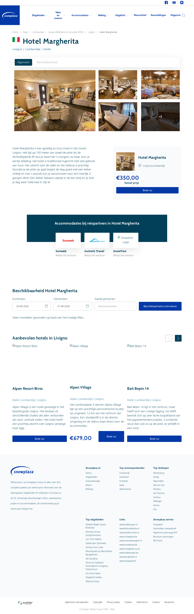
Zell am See (159, 485)
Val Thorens (159, 493)
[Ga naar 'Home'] (10, 15)
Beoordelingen (158, 15)
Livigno (91, 32)
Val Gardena (92, 558)
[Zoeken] (183, 15)
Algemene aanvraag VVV (165, 532)
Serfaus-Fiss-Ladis (94, 547)
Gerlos (156, 505)
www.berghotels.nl (128, 556)
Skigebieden (38, 15)
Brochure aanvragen (163, 536)
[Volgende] (178, 338)
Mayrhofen (158, 481)
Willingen (157, 501)
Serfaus (157, 497)
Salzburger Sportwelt (96, 543)
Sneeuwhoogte (93, 481)
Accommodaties (80, 15)
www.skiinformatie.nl (129, 532)
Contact (156, 602)
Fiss (155, 509)
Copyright (97, 602)
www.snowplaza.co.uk (129, 548)
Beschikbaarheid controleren (160, 306)
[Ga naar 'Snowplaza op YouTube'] (174, 2)
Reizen (89, 485)
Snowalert (158, 524)
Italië (25, 32)
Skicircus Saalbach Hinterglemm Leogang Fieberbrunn (96, 565)
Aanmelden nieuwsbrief (164, 528)
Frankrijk (123, 481)
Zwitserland (125, 489)
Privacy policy (113, 602)
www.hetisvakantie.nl (129, 528)
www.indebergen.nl (128, 524)
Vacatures (169, 602)
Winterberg (158, 472)
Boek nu (147, 190)
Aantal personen (105, 299)
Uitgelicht (120, 15)
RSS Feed (157, 540)
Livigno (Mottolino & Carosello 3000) (65, 32)
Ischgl (156, 476)
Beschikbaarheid (47, 62)
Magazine (176, 15)
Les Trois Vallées (94, 539)
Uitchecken (60, 299)
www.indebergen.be (128, 552)
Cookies (128, 602)
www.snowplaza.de (128, 544)
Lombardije (38, 32)
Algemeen (23, 62)
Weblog (102, 15)
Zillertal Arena (92, 581)
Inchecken (18, 299)
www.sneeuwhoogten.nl (130, 540)
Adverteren (142, 602)
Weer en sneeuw (58, 15)
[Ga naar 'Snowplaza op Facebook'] (166, 2)
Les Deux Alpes (93, 573)
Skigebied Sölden (94, 577)
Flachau (157, 489)
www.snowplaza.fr (127, 560)
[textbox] (31, 306)
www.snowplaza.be (128, 536)
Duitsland (124, 476)
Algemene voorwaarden (76, 602)
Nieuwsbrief (140, 15)
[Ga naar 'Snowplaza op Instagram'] (181, 2)
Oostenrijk (124, 472)
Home (15, 32)
